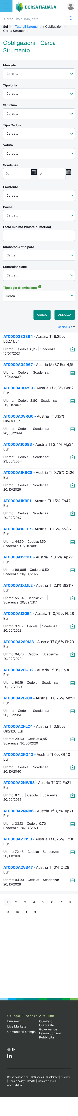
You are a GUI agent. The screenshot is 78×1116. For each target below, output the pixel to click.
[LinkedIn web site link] (9, 1057)
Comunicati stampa (21, 1032)
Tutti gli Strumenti (28, 27)
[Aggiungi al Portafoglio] (73, 349)
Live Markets (16, 1026)
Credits (31, 1081)
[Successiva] (27, 912)
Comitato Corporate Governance (48, 1025)
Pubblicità (46, 1037)
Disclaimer (52, 1077)
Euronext (14, 1021)
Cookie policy (17, 1081)
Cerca (42, 314)
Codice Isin (65, 327)
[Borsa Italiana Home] (35, 6)
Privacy (65, 1077)
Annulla (64, 314)
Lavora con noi (50, 1033)
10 (17, 912)
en (13, 1049)
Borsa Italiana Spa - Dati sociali (25, 1077)
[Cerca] (71, 19)
